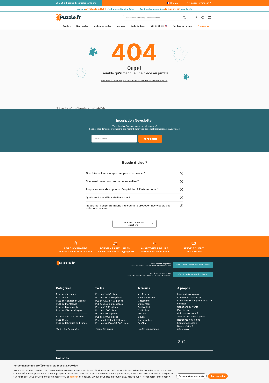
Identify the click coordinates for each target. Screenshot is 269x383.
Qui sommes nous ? (187, 313)
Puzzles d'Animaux (66, 294)
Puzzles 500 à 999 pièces (109, 304)
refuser (74, 376)
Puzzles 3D (62, 319)
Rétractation (183, 329)
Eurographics (145, 320)
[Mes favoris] (203, 17)
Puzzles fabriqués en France (71, 323)
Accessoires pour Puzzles (70, 316)
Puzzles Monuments (67, 307)
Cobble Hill (144, 307)
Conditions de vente (187, 306)
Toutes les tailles (104, 329)
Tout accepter (218, 376)
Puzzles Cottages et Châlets (71, 300)
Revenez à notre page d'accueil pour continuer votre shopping (134, 80)
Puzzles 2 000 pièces (106, 313)
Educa (141, 316)
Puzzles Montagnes (66, 304)
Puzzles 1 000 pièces (106, 307)
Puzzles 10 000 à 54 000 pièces (112, 323)
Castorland (143, 300)
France (174, 3)
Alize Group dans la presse (191, 316)
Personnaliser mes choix (191, 376)
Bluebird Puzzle (146, 297)
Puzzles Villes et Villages (69, 310)
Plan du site (183, 310)
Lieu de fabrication (187, 323)
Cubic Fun (143, 310)
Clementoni (144, 304)
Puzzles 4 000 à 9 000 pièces (111, 320)
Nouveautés (82, 26)
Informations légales (188, 294)
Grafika (142, 323)
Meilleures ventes (102, 26)
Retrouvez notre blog (188, 319)
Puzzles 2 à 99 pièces (107, 294)
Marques (121, 26)
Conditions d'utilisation (189, 297)
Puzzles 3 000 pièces (106, 316)
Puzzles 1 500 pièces (106, 310)
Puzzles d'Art (63, 297)
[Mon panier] (209, 17)
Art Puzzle (143, 294)
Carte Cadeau (138, 26)
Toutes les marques (148, 329)
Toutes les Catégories (67, 329)
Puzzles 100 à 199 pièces (108, 297)
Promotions (203, 26)
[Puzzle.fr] (68, 20)
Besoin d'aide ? (185, 326)
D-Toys (142, 313)
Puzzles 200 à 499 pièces (109, 300)
